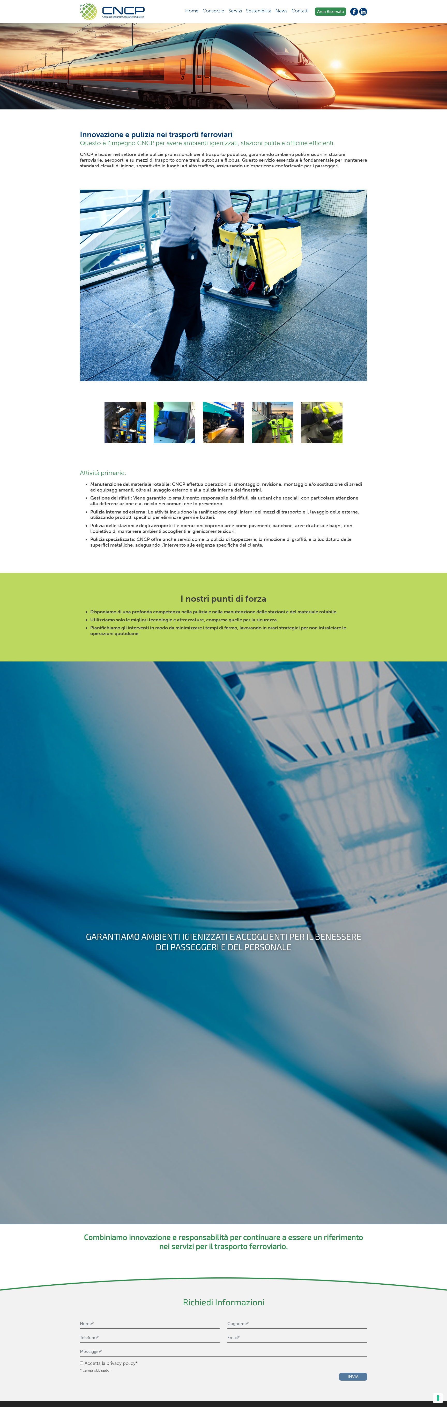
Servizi (235, 11)
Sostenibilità (258, 11)
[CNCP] (112, 11)
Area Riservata (330, 11)
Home (191, 11)
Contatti (300, 11)
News (281, 11)
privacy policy (121, 1363)
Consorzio (213, 11)
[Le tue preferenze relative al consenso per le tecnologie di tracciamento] (438, 1398)
